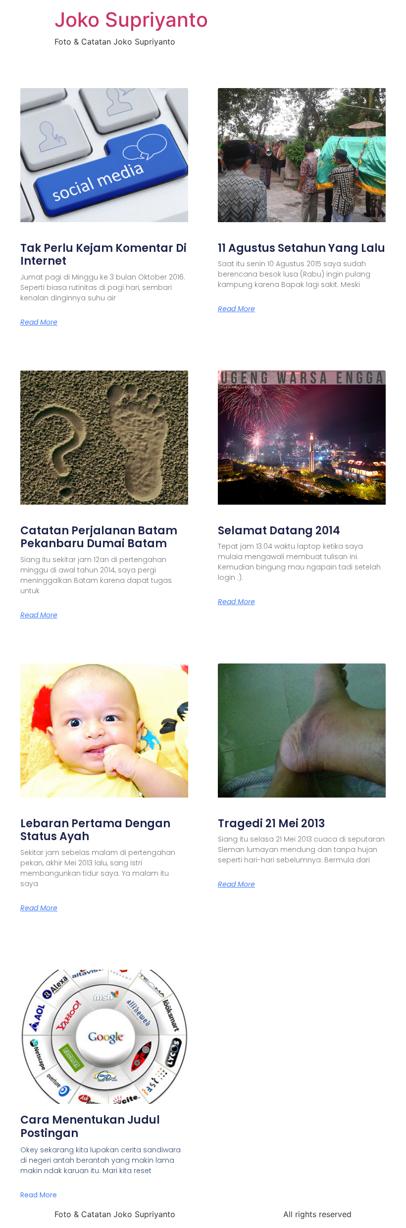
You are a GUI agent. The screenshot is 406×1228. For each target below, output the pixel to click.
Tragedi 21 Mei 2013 (271, 823)
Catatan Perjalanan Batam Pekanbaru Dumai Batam (98, 537)
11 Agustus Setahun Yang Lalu (301, 248)
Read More (38, 322)
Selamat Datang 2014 (279, 530)
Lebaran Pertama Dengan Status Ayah (95, 830)
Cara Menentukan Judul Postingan (90, 1126)
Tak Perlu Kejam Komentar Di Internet (103, 254)
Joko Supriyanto (131, 19)
